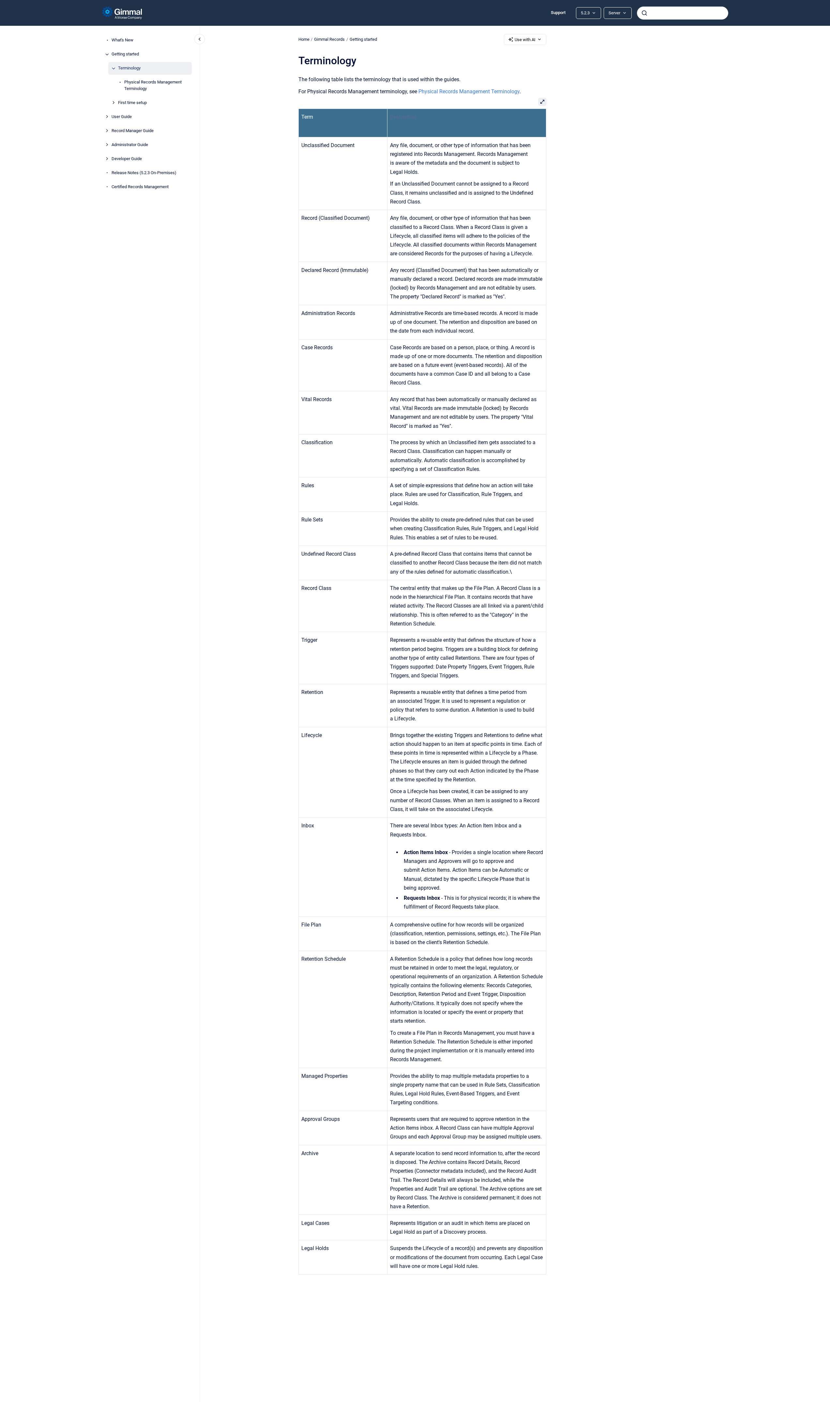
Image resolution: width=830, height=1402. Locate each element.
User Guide (122, 116)
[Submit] (644, 13)
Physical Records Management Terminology (153, 85)
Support (558, 12)
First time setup (132, 102)
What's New (122, 40)
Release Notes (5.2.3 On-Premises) (144, 172)
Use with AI (525, 39)
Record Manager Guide (133, 130)
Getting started (125, 54)
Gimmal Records (329, 39)
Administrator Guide (130, 144)
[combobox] (682, 13)
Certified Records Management (140, 186)
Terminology (129, 68)
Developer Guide (127, 158)
